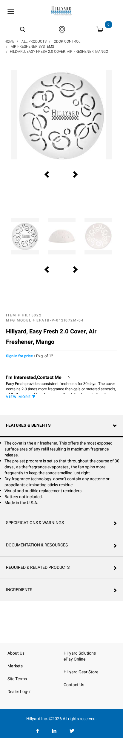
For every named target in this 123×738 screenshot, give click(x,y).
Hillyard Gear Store (81, 672)
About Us (15, 653)
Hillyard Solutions (80, 653)
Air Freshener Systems (32, 46)
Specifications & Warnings (35, 523)
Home (9, 41)
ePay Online (74, 659)
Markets (15, 666)
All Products (34, 41)
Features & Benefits (28, 425)
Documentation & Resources (37, 545)
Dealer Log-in (19, 692)
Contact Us (74, 685)
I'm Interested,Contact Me (33, 377)
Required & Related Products (38, 567)
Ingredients (19, 590)
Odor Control (67, 41)
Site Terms (17, 679)
